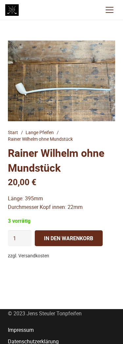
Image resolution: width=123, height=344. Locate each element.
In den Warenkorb (68, 238)
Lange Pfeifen (40, 132)
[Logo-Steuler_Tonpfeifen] (12, 10)
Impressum (21, 329)
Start (13, 132)
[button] (109, 10)
